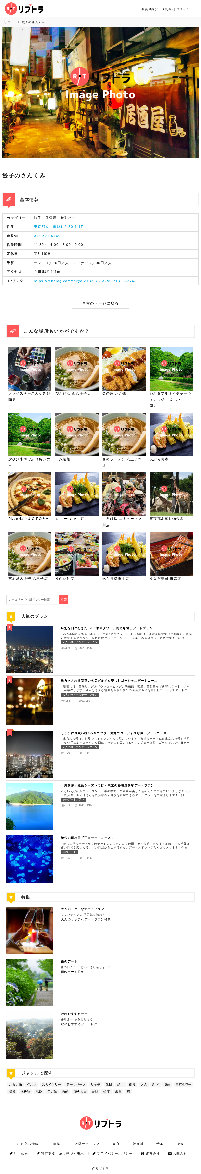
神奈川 (138, 1144)
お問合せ (180, 1153)
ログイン (183, 9)
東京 (116, 1144)
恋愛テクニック (87, 1144)
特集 (56, 1144)
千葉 (159, 1144)
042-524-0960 (47, 236)
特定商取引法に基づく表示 (62, 1153)
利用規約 (21, 1153)
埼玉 (180, 1144)
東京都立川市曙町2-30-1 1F (58, 227)
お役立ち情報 (28, 1144)
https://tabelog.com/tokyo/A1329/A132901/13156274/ (85, 281)
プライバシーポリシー (115, 1153)
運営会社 (153, 1153)
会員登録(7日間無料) (157, 9)
